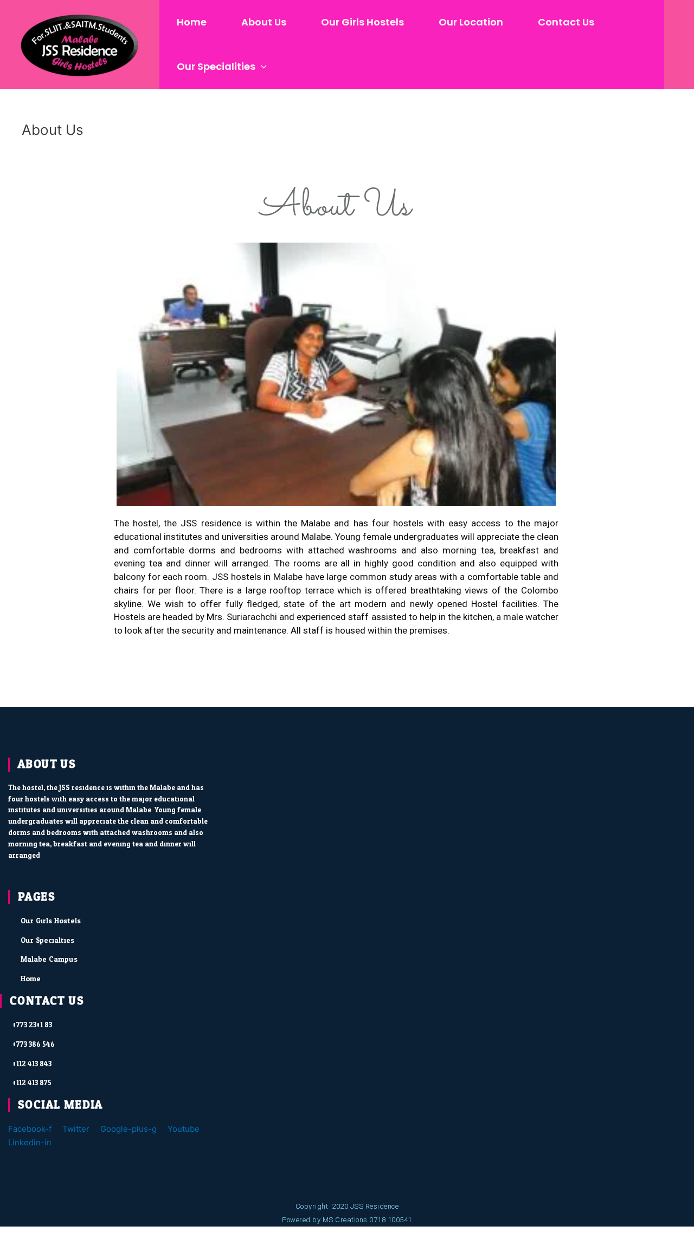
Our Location (471, 22)
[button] (261, 66)
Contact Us (566, 22)
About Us (263, 22)
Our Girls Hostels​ (362, 22)
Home (192, 22)
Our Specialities (216, 66)
